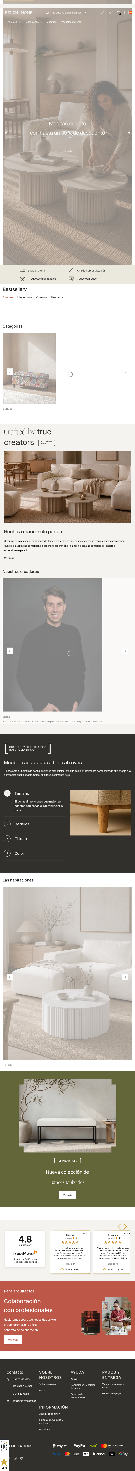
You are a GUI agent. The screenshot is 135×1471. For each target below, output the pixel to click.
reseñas (27, 1260)
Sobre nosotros (47, 1384)
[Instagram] (15, 1458)
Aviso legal (44, 1429)
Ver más (67, 151)
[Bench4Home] (21, 1458)
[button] (47, 13)
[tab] (8, 298)
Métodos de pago (111, 1393)
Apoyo (42, 1390)
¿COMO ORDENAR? (49, 1413)
